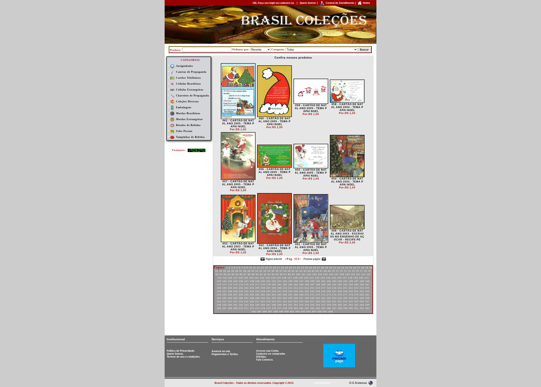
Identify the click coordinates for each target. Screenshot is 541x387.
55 (273, 271)
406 (319, 311)
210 (285, 288)
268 (296, 295)
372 (252, 308)
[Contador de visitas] (196, 151)
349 (279, 305)
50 (252, 271)
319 (268, 301)
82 (225, 274)
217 (323, 288)
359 (334, 305)
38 (362, 267)
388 (340, 308)
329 (323, 301)
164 (340, 281)
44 (228, 271)
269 (301, 295)
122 (262, 278)
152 (274, 281)
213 (301, 288)
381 (301, 308)
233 (257, 291)
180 (274, 284)
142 (219, 281)
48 (244, 271)
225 (367, 288)
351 (290, 305)
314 (241, 301)
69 (329, 271)
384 (318, 308)
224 (361, 288)
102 (309, 274)
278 (351, 295)
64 (309, 271)
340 (230, 305)
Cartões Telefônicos (188, 77)
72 (341, 271)
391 (356, 308)
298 (307, 298)
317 (257, 301)
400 (286, 311)
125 (279, 278)
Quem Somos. (175, 353)
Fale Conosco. (264, 359)
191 (334, 284)
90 (257, 274)
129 (301, 278)
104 (320, 274)
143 (224, 281)
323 (290, 301)
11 (254, 267)
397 (270, 311)
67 (321, 271)
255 (224, 295)
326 (307, 301)
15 (270, 267)
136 (339, 278)
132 (317, 278)
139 (356, 278)
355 (312, 305)
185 (301, 284)
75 (353, 271)
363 (356, 305)
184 (296, 284)
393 (367, 308)
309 (367, 298)
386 (329, 308)
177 (257, 284)
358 (329, 305)
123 (268, 278)
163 (334, 281)
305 (345, 298)
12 (258, 267)
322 (285, 301)
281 (367, 295)
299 (312, 298)
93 (269, 274)
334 (350, 301)
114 (219, 278)
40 (370, 267)
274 (329, 295)
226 (219, 291)
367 (224, 308)
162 (329, 281)
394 (253, 311)
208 (274, 288)
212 (296, 288)
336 (361, 301)
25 (310, 267)
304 (340, 298)
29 (326, 267)
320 (274, 301)
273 (323, 295)
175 (246, 284)
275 (334, 295)
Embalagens (183, 107)
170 (219, 284)
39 (366, 267)
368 (230, 308)
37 (358, 267)
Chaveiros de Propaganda (192, 95)
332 (339, 301)
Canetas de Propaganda (191, 71)
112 (363, 274)
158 (307, 281)
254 (219, 295)
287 (246, 298)
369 (235, 308)
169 (367, 281)
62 (301, 271)
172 (230, 284)
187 (312, 284)
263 (268, 295)
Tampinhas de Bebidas (190, 137)
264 (274, 295)
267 (290, 295)
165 (345, 281)
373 (257, 308)
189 (323, 284)
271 (312, 295)
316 (252, 301)
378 (285, 308)
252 (362, 291)
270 (307, 295)
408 (330, 311)
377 (279, 308)
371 (246, 308)
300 (318, 298)
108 (342, 274)
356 (318, 305)
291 (268, 298)
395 (259, 311)
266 (285, 295)
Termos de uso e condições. (183, 356)
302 (329, 298)
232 (252, 291)
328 (318, 301)
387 (334, 308)
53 (265, 271)
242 (307, 291)
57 (281, 271)
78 (365, 271)
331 (334, 301)
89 (253, 274)
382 (307, 308)
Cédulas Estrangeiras (190, 89)
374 (263, 308)
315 (246, 301)
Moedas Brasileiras (188, 113)
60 (293, 271)
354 (307, 305)
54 (269, 271)
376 (274, 308)
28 (322, 267)
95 (277, 274)
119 (246, 278)
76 (357, 271)
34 (346, 267)
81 (221, 274)
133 (323, 278)
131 (312, 278)
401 (292, 311)
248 (340, 291)
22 (298, 267)
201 (235, 288)
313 (235, 301)
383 (312, 308)
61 (297, 271)
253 (367, 291)
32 (338, 267)
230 (241, 291)
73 (345, 271)
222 (350, 288)
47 (240, 271)
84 (233, 274)
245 (323, 291)
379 (290, 308)
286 (241, 298)
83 (229, 274)
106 (331, 274)
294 (285, 298)
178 (263, 284)
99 (293, 274)
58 (285, 271)
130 (306, 278)
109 (347, 274)
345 (257, 305)
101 (303, 274)
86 (241, 274)
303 (334, 298)
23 (302, 267)
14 (266, 267)
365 (367, 305)
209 (279, 288)
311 (224, 301)
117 (235, 278)
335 (356, 301)
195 (356, 284)
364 (362, 305)
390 (351, 308)
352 (296, 305)
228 (230, 291)
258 (241, 295)
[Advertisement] (189, 324)
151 (268, 281)
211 (290, 288)
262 (263, 295)
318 (263, 301)
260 (252, 295)
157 (301, 281)
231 (246, 291)
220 (339, 288)
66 (317, 271)
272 (318, 295)
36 (354, 267)
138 (350, 278)
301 (323, 298)
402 (297, 311)
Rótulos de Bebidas (188, 125)
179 (268, 284)
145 (235, 281)
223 (356, 288)
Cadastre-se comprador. (271, 353)
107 (336, 274)
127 (290, 278)
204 (252, 288)
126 (284, 278)
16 (274, 267)
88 (249, 274)
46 (236, 271)
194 (351, 284)
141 (367, 278)
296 (296, 298)
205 (257, 288)
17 (278, 267)
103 (314, 274)
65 (313, 271)
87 (245, 274)
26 (314, 267)
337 (367, 301)
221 (345, 288)
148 (252, 281)
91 (261, 274)
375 (268, 308)
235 (268, 291)
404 (308, 311)
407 (325, 311)
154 (285, 281)
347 (268, 305)
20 (290, 267)
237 (279, 291)
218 (329, 288)
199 (224, 288)
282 (219, 298)
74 (349, 271)
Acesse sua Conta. (267, 350)
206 (263, 288)
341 (235, 305)
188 (318, 284)
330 (329, 301)
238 (285, 291)
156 (296, 281)
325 (301, 301)
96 (281, 274)
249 (345, 291)
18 (282, 267)
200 (230, 288)
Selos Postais (184, 131)
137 (345, 278)
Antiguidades (184, 65)
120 (251, 278)
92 (265, 274)
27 (318, 267)
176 (252, 284)
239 (290, 291)
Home (366, 2)
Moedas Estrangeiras (189, 119)
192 (340, 284)
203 (246, 288)
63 (305, 271)
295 (290, 298)
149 (257, 281)
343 (246, 305)
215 (312, 288)
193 (345, 284)
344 (252, 305)
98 (289, 274)
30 (330, 267)
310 (219, 301)
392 (362, 308)
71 (337, 271)
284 (230, 298)
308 (362, 298)
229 (235, 291)
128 (295, 278)
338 (219, 305)
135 (334, 278)
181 (279, 284)
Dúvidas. (261, 356)
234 (263, 291)
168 (362, 281)
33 (342, 267)
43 (224, 271)
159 (312, 281)
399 (281, 311)
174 (241, 284)
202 (241, 288)
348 (274, 305)
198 (219, 288)
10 (250, 267)
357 (323, 305)
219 (334, 288)
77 (361, 271)
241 (301, 291)
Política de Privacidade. (181, 350)
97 (285, 274)
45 (232, 271)
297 (301, 298)
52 (261, 271)
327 (312, 301)
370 (241, 308)
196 (362, 284)
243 (312, 291)
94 (273, 274)
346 (263, 305)
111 (358, 274)
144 (230, 281)
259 (246, 295)
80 (217, 274)
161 (323, 281)
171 (224, 284)
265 (279, 295)
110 (353, 274)
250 (351, 291)
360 (340, 305)
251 (356, 291)
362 (351, 305)
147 (246, 281)
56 (277, 271)
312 (230, 301)
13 (262, 267)
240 (296, 291)
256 (230, 295)
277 (345, 295)
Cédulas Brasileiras (188, 83)
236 (274, 291)
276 (340, 295)
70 (333, 271)
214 (307, 288)
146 (241, 281)
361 (345, 305)
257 (235, 295)
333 (345, 301)
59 (289, 271)
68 (325, 271)
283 (224, 298)
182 (285, 284)
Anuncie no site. (221, 351)
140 (361, 278)
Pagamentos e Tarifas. (225, 354)
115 (225, 278)
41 (216, 271)
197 (367, 284)
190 (329, 284)
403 (303, 311)
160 (318, 281)
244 (318, 291)
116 (230, 278)
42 (220, 271)
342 (241, 305)
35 (350, 267)
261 (257, 295)
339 (224, 305)
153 (279, 281)
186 (307, 284)
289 (257, 298)
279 (356, 295)
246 (329, 291)
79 (369, 271)
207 (268, 288)
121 (257, 278)
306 (351, 298)
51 (256, 271)
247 (334, 291)
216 (318, 288)
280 (362, 295)
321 (279, 301)
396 (264, 311)
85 (237, 274)
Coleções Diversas (187, 101)
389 (345, 308)
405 (314, 311)
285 (235, 298)
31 (334, 267)
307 (356, 298)
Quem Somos (308, 2)
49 (248, 271)
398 (275, 311)
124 (273, 278)
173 (235, 284)
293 (279, 298)
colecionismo (322, 383)
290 (263, 298)
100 (298, 274)
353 (301, 305)
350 (285, 305)
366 (219, 308)
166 (351, 281)
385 (323, 308)
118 (241, 278)
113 (368, 274)
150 (263, 281)
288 (252, 298)
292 (274, 298)
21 (294, 267)
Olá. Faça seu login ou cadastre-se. (274, 2)
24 (306, 267)
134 (328, 278)
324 (296, 301)
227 (224, 291)
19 (286, 267)
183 (290, 284)
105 (325, 274)
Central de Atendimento (340, 2)
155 (290, 281)
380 (296, 308)
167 (356, 281)
